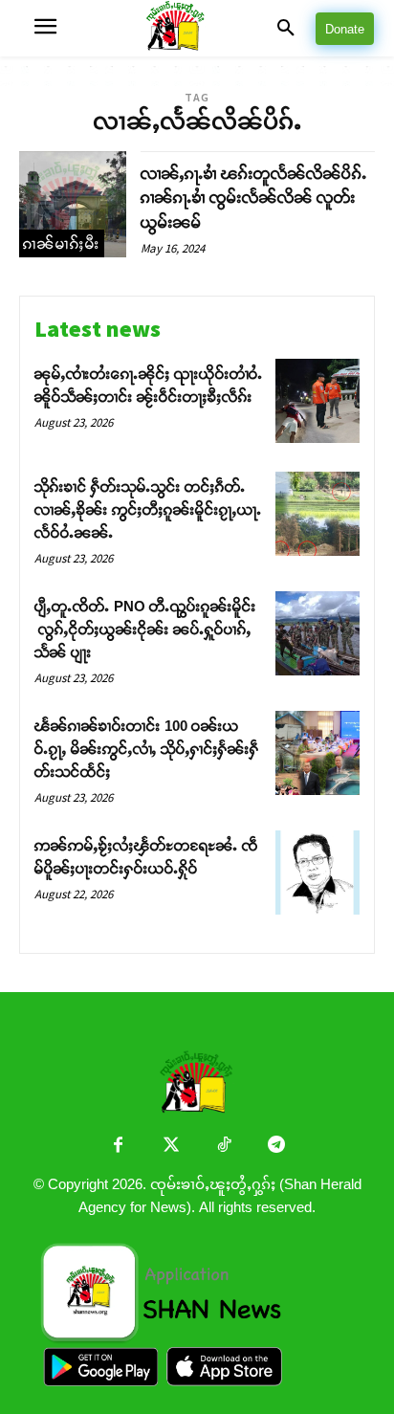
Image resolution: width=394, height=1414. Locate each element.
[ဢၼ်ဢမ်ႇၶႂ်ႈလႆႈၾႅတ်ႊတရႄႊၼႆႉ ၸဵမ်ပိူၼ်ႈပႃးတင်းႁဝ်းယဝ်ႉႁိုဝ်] (317, 872)
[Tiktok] (223, 1146)
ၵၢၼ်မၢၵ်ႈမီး (61, 243)
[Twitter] (170, 1146)
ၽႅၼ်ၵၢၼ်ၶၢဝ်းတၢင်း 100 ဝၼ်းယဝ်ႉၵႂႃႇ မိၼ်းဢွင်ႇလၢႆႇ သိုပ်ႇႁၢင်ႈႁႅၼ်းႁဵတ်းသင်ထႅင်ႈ (146, 749)
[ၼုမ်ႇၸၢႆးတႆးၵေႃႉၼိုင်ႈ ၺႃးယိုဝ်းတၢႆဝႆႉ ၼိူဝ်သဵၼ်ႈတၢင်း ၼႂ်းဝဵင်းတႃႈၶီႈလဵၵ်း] (317, 401)
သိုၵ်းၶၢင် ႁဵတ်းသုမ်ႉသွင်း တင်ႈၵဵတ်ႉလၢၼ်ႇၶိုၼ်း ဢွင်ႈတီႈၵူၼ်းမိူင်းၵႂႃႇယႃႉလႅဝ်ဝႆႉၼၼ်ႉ (148, 509)
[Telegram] (275, 1146)
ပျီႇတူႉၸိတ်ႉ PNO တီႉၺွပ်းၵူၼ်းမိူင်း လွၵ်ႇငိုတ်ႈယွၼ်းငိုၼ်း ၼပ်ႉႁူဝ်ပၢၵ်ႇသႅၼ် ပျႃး (145, 629)
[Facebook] (118, 1146)
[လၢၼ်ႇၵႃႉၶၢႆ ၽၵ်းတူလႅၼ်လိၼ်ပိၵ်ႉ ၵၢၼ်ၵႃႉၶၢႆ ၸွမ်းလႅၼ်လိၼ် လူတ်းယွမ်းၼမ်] (72, 204)
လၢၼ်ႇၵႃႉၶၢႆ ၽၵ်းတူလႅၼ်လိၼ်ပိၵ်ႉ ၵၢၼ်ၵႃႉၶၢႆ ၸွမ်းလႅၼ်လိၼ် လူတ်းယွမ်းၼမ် (254, 198)
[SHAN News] (197, 28)
